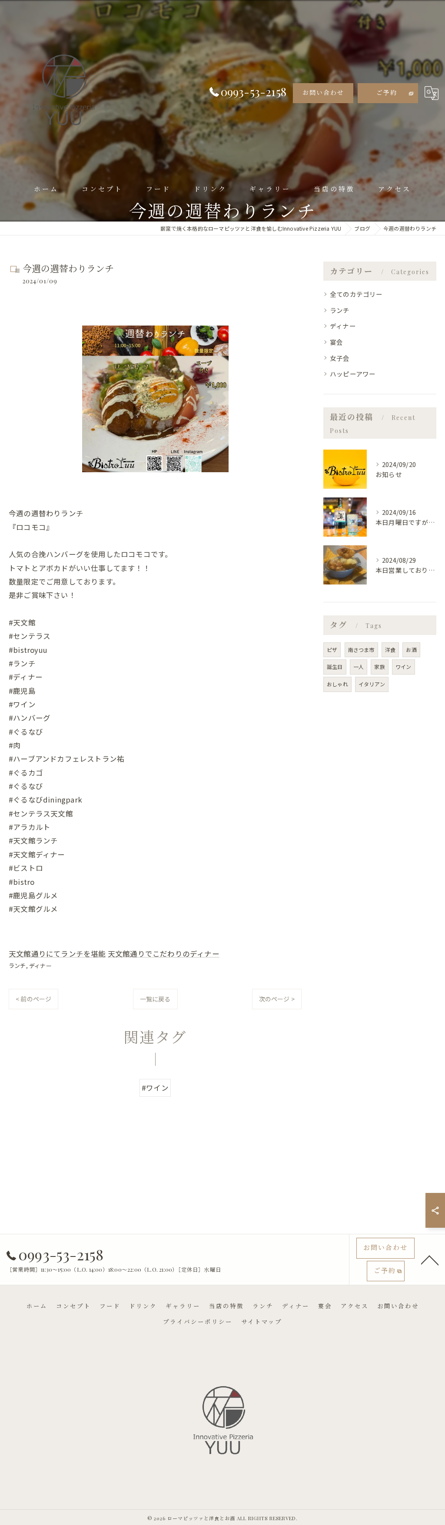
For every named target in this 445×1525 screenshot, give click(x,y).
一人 (358, 666)
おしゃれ (337, 684)
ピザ (332, 649)
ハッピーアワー (352, 373)
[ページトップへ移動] (429, 1259)
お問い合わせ (323, 92)
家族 (379, 666)
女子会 (340, 358)
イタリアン (372, 684)
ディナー (40, 965)
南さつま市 (361, 649)
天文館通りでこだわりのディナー (163, 953)
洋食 (390, 649)
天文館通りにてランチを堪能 (57, 953)
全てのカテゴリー (356, 294)
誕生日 (335, 666)
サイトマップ (261, 1321)
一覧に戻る (155, 998)
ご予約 (386, 92)
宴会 (336, 341)
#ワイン (155, 1087)
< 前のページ (33, 998)
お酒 (411, 649)
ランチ (17, 965)
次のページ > (277, 998)
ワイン (403, 666)
